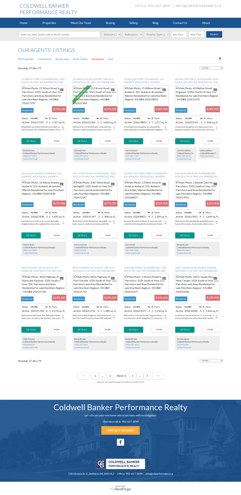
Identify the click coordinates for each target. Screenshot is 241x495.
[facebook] (120, 442)
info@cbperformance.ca (198, 6)
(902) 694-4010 (184, 156)
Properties (49, 23)
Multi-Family (80, 59)
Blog (155, 23)
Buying (110, 23)
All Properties (26, 59)
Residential (98, 59)
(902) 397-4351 (30, 156)
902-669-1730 (131, 156)
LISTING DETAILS (31, 141)
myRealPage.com (121, 489)
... (102, 375)
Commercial (44, 59)
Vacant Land (62, 59)
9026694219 (28, 344)
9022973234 (80, 250)
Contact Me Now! (120, 430)
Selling (133, 23)
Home (24, 23)
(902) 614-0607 (30, 250)
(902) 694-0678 (207, 156)
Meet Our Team (81, 23)
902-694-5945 (131, 250)
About (206, 23)
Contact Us (180, 23)
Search (214, 34)
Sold (110, 59)
